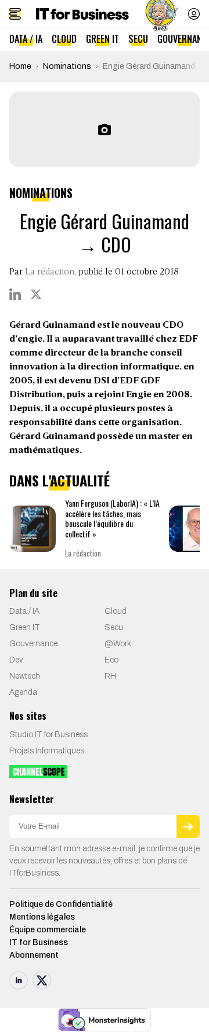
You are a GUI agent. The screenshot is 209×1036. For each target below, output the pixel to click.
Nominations (67, 66)
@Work (118, 643)
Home (20, 66)
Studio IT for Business (48, 734)
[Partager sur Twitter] (36, 294)
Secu (138, 39)
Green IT (102, 39)
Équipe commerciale (47, 929)
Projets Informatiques (46, 750)
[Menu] (15, 14)
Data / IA (25, 39)
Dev (16, 660)
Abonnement (34, 955)
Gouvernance (33, 643)
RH (110, 676)
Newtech (24, 676)
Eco (111, 660)
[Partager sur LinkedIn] (15, 294)
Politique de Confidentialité (61, 904)
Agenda (23, 692)
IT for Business (38, 942)
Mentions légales (42, 917)
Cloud (64, 39)
